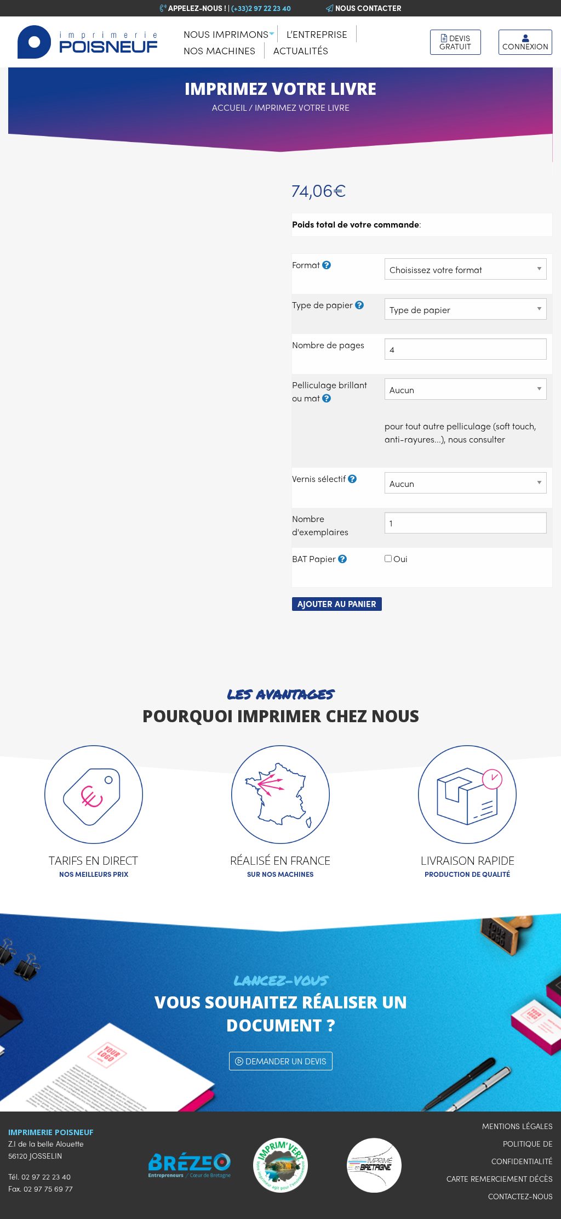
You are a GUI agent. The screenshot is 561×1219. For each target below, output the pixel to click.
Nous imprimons (226, 34)
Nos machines (219, 50)
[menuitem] (226, 33)
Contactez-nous (520, 1196)
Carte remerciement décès (499, 1178)
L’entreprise (317, 34)
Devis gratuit (455, 42)
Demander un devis (285, 1061)
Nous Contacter (368, 8)
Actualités (300, 50)
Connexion (525, 46)
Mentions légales (517, 1126)
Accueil (229, 107)
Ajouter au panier (336, 604)
